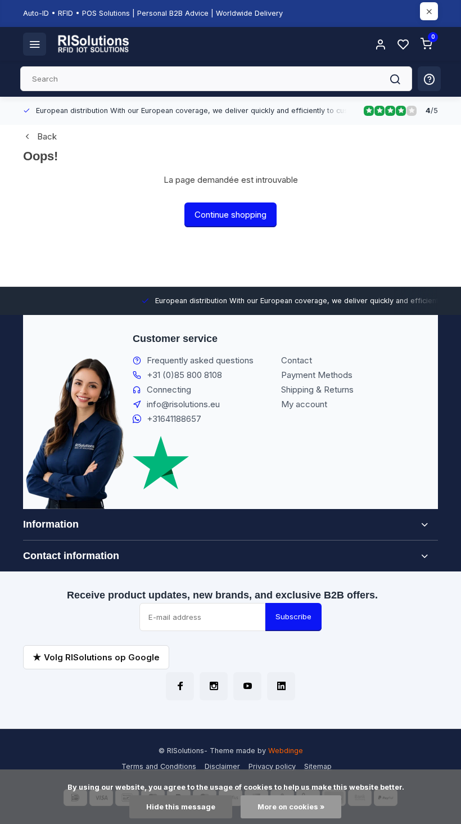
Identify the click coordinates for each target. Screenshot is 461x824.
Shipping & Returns (317, 389)
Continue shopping (230, 214)
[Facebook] (180, 686)
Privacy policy (272, 766)
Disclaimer (222, 766)
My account (304, 404)
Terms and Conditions (158, 766)
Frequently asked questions (200, 360)
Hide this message (180, 807)
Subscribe (293, 616)
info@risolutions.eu (183, 404)
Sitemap (318, 766)
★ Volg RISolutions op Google (96, 657)
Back (47, 136)
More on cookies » (290, 807)
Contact (296, 360)
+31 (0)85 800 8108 (184, 375)
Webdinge (285, 750)
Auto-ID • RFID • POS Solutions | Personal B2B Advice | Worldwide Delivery (153, 13)
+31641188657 (174, 418)
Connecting (169, 389)
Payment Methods (316, 375)
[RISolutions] (94, 44)
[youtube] (247, 686)
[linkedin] (281, 686)
